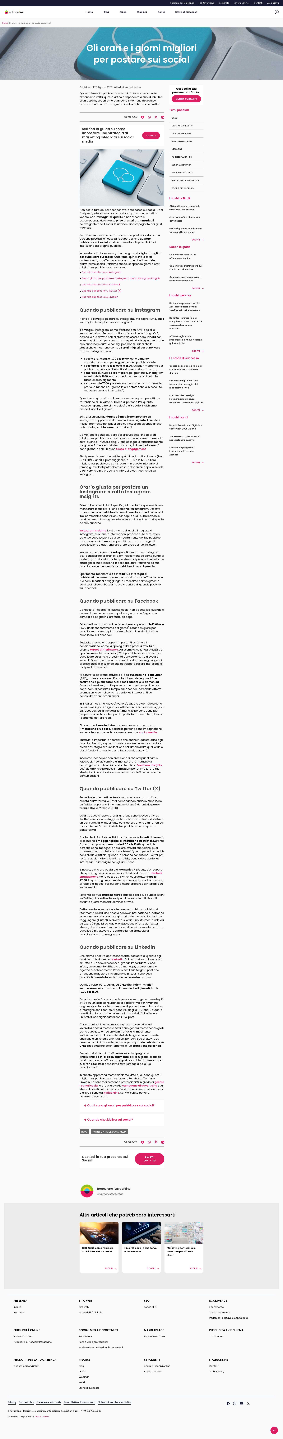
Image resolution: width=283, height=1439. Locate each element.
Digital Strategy (181, 133)
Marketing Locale (182, 141)
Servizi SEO (150, 1307)
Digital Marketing (182, 125)
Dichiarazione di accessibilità (114, 1402)
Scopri (196, 239)
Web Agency (216, 1371)
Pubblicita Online (23, 1336)
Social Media (86, 1336)
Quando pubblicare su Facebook (101, 284)
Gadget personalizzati (26, 1366)
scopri (109, 1268)
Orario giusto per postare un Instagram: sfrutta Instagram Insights (121, 278)
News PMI (177, 149)
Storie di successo (183, 188)
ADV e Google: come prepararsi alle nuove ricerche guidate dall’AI (185, 340)
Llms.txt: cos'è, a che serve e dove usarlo (184, 219)
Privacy (12, 1402)
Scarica (151, 135)
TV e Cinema (216, 1336)
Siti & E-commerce (182, 172)
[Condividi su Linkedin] (162, 117)
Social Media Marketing (185, 180)
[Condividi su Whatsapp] (149, 117)
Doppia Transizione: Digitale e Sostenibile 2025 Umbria (185, 427)
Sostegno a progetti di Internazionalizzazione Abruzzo (181, 451)
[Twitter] (248, 1403)
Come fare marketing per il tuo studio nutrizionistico (186, 267)
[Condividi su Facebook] (142, 117)
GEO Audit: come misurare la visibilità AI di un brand (184, 208)
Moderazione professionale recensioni (101, 1347)
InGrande (19, 1312)
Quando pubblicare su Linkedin (100, 297)
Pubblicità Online (182, 157)
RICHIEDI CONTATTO (150, 1159)
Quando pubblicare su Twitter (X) (101, 290)
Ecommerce (216, 1307)
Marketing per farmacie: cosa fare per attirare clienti (185, 230)
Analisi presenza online (157, 1366)
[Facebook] (228, 1403)
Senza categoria (181, 164)
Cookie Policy (26, 1402)
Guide (82, 1371)
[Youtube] (240, 1403)
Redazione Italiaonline (128, 87)
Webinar (84, 1377)
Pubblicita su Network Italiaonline (33, 1342)
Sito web (84, 1307)
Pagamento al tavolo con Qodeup (229, 1318)
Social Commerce (219, 1312)
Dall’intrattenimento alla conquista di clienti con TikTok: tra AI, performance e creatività (186, 323)
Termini (46, 1417)
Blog (81, 1366)
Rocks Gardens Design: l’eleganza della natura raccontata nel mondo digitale (186, 399)
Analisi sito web (153, 1371)
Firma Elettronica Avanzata (79, 1402)
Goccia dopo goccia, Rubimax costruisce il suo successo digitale (185, 369)
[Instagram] (234, 1403)
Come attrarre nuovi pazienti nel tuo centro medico (185, 279)
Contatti (214, 1366)
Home (5, 23)
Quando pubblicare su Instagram (101, 272)
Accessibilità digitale (90, 1312)
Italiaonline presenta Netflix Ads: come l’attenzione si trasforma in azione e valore (184, 307)
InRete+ (18, 1307)
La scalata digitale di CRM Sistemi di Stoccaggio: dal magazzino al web (183, 384)
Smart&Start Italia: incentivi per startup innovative (184, 438)
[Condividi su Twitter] (156, 117)
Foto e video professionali (93, 1342)
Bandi (175, 117)
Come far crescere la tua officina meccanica (182, 256)
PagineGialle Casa (154, 1336)
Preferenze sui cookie (48, 1402)
